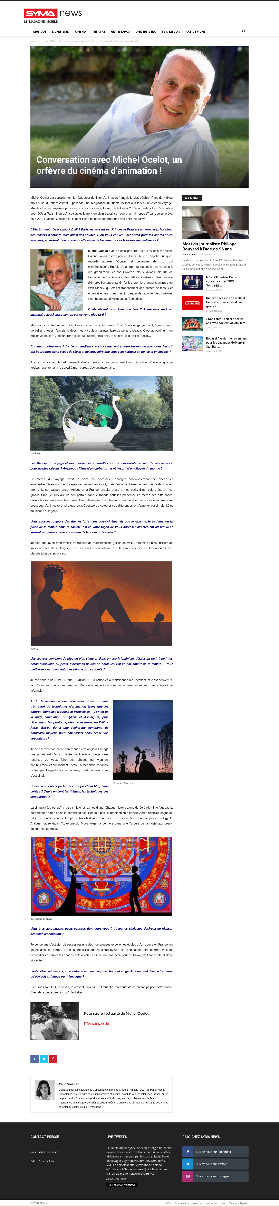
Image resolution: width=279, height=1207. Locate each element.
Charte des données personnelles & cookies (200, 1203)
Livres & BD (60, 31)
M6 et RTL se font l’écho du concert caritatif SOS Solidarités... (223, 281)
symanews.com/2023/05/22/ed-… (145, 1169)
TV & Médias (170, 31)
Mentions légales (239, 1203)
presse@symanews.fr (44, 1152)
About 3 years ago (116, 1178)
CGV (168, 1203)
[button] (244, 32)
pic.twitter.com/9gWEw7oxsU (125, 1173)
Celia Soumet (69, 1084)
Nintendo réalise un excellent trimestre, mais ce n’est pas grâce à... (225, 302)
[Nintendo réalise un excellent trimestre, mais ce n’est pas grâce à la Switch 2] (192, 303)
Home (34, 41)
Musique (39, 31)
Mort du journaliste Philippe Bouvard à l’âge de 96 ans (209, 246)
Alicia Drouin (189, 254)
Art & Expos (120, 31)
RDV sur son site (97, 1024)
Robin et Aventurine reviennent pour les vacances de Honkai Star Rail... (226, 342)
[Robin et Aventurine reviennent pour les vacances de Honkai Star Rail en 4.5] (192, 343)
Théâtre (98, 31)
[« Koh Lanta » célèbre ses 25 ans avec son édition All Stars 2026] (192, 324)
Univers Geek (146, 31)
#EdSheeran (114, 1169)
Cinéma (80, 31)
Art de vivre (195, 31)
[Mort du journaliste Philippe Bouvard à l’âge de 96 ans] (215, 222)
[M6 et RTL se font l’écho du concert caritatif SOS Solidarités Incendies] (192, 282)
